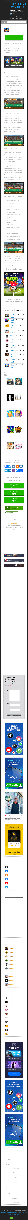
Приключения (10, 915)
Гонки (8, 903)
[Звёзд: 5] (16, 523)
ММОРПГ (9, 912)
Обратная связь (17, 1214)
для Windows (14, 485)
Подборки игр (10, 933)
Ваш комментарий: (7, 692)
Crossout (12, 350)
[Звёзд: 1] (11, 523)
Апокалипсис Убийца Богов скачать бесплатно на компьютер (13, 1181)
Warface (12, 336)
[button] (8, 310)
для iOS (14, 500)
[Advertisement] (14, 542)
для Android (14, 493)
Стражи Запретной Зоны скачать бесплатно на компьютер (12, 1176)
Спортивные (10, 921)
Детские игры (10, 906)
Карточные (9, 908)
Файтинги (9, 926)
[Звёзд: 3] (14, 523)
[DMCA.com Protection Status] (14, 1218)
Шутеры (8, 928)
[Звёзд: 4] (15, 523)
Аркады (9, 899)
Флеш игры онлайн (11, 935)
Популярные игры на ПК (18, 5)
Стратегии (9, 924)
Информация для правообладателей (9, 1212)
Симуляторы (10, 919)
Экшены (9, 931)
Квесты (8, 910)
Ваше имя (8, 704)
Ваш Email (8, 709)
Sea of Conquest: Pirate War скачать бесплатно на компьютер (12, 1197)
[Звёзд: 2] (12, 523)
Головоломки (10, 901)
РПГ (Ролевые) (10, 917)
